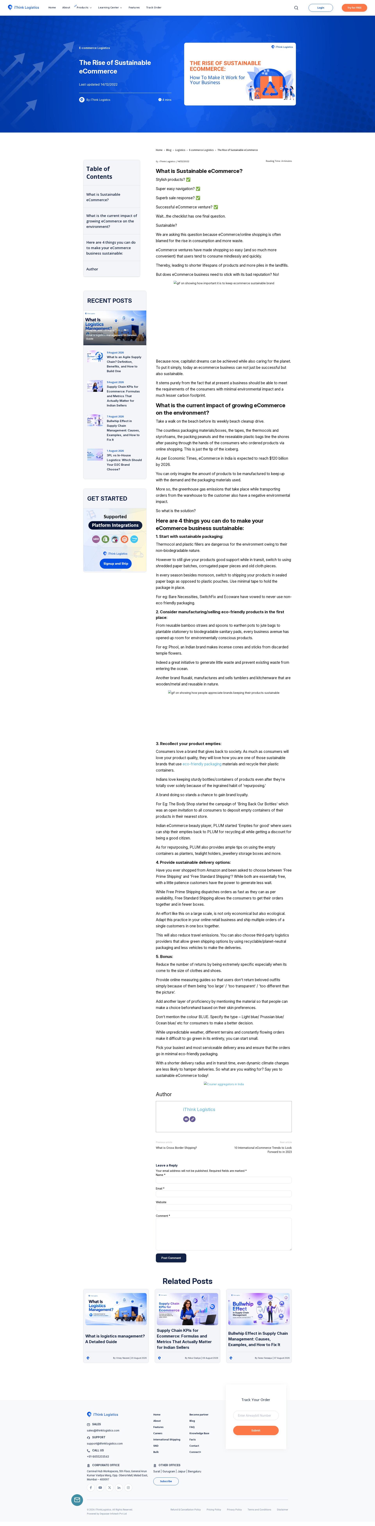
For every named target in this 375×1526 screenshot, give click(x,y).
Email (160, 1188)
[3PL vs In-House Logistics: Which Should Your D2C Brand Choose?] (95, 454)
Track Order (154, 7)
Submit (255, 1430)
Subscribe (166, 1481)
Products (82, 7)
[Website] (193, 1119)
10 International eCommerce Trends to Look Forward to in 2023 (263, 1150)
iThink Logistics (167, 161)
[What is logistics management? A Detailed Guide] (114, 328)
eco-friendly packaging (202, 764)
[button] (84, 7)
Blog (168, 150)
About (66, 7)
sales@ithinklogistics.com (103, 1430)
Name (160, 1174)
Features (134, 7)
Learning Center (108, 7)
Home (52, 7)
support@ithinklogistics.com (105, 1443)
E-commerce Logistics (201, 150)
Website (161, 1202)
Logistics (180, 150)
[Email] (186, 1119)
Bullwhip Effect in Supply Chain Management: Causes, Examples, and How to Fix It (123, 430)
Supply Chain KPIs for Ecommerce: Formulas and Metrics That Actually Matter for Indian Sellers (123, 396)
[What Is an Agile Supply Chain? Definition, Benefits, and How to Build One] (95, 356)
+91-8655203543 (98, 1456)
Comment (163, 1215)
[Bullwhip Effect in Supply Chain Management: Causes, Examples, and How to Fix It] (95, 420)
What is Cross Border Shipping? (176, 1148)
